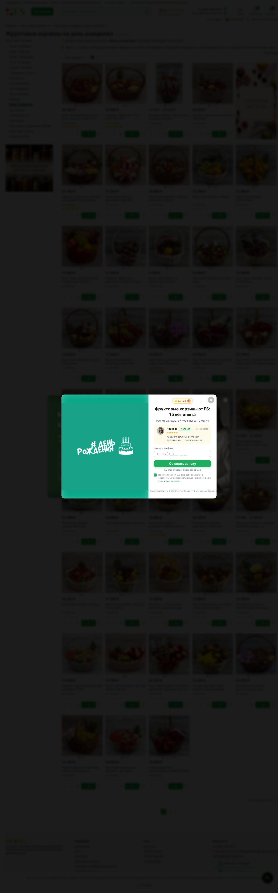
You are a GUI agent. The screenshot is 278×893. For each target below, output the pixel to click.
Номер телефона (163, 448)
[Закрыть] (211, 400)
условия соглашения (168, 481)
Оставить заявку (182, 464)
